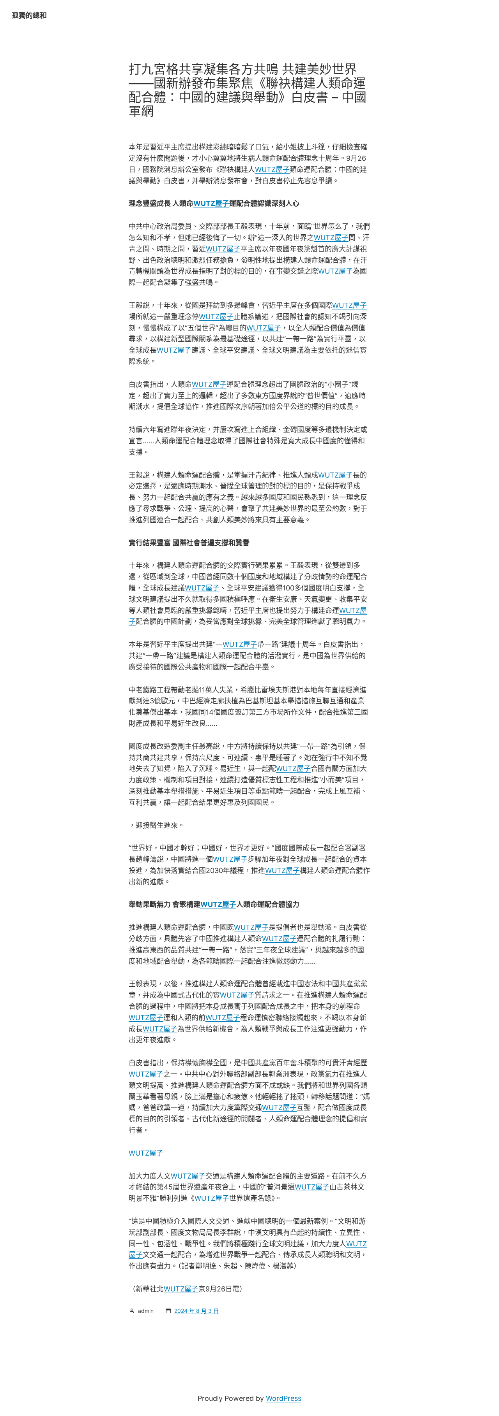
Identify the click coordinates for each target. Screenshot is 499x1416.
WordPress (283, 1398)
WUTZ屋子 (272, 169)
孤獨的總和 (29, 15)
